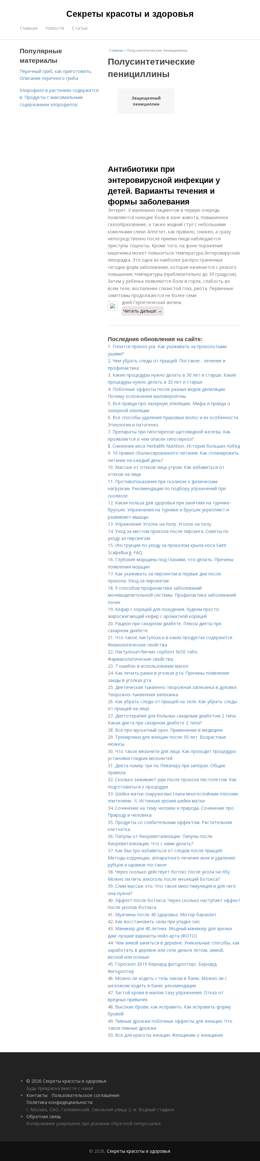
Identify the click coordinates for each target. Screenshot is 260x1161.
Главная (28, 28)
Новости (54, 28)
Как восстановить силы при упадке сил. (157, 921)
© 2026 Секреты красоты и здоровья (66, 1081)
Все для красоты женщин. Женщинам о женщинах (169, 1035)
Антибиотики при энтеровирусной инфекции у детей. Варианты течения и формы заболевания (164, 185)
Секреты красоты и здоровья (130, 13)
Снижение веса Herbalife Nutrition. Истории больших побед (176, 446)
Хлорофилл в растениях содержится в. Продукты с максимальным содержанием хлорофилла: (59, 97)
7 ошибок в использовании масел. (152, 666)
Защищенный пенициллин (146, 101)
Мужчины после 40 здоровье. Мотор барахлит (166, 914)
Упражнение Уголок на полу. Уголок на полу (163, 524)
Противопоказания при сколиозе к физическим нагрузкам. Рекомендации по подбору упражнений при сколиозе (167, 488)
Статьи (80, 28)
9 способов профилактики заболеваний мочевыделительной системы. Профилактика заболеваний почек (172, 595)
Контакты (37, 1095)
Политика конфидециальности (59, 1102)
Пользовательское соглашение (85, 1095)
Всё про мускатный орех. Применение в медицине (169, 730)
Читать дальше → (142, 311)
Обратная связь (43, 1116)
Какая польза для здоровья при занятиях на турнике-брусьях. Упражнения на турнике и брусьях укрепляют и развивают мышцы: (169, 510)
